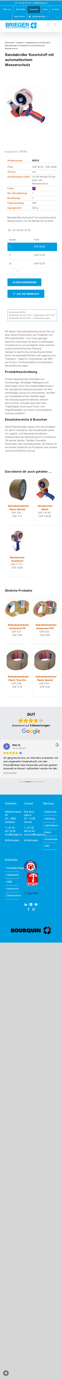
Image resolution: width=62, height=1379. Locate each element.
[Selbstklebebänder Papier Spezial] (17, 479)
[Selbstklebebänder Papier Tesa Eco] (17, 650)
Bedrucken (50, 812)
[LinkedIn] (25, 904)
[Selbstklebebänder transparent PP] (17, 598)
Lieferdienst (50, 826)
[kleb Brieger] (25, 111)
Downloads (50, 839)
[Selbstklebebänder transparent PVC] (45, 598)
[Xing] (31, 904)
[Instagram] (33, 909)
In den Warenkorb (24, 282)
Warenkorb (12, 875)
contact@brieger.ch (34, 835)
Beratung (50, 819)
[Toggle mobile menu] (55, 24)
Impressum (12, 889)
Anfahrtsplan (12, 840)
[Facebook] (28, 909)
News (48, 832)
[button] (25, 294)
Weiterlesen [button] (10, 773)
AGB (9, 882)
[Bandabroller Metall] (45, 479)
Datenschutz (12, 896)
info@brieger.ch (40, 3)
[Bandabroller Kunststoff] (17, 531)
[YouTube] (36, 904)
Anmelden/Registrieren (12, 868)
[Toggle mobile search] (48, 24)
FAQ (47, 846)
